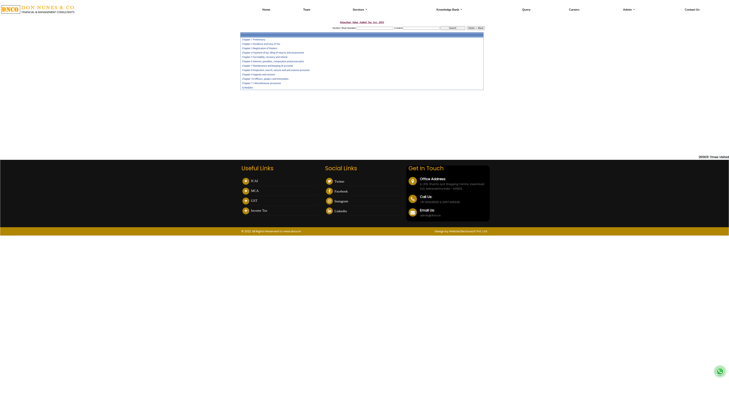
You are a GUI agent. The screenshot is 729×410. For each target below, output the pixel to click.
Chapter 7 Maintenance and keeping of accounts (267, 65)
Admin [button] (628, 9)
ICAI (254, 181)
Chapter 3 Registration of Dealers (259, 48)
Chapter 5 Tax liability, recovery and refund (264, 57)
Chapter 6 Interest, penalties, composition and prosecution (273, 61)
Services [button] (359, 9)
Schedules (247, 87)
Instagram (341, 201)
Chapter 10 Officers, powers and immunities (265, 78)
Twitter (339, 181)
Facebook (341, 191)
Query (526, 9)
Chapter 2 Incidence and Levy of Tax (261, 44)
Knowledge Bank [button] (448, 9)
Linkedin (340, 211)
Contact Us (692, 9)
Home (266, 9)
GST (253, 201)
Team (306, 9)
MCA (254, 191)
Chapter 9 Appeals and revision (258, 74)
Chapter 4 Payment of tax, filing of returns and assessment (273, 52)
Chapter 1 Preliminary (253, 39)
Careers (574, 9)
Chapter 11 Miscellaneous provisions (261, 83)
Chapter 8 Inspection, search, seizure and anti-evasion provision (276, 70)
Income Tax (258, 210)
